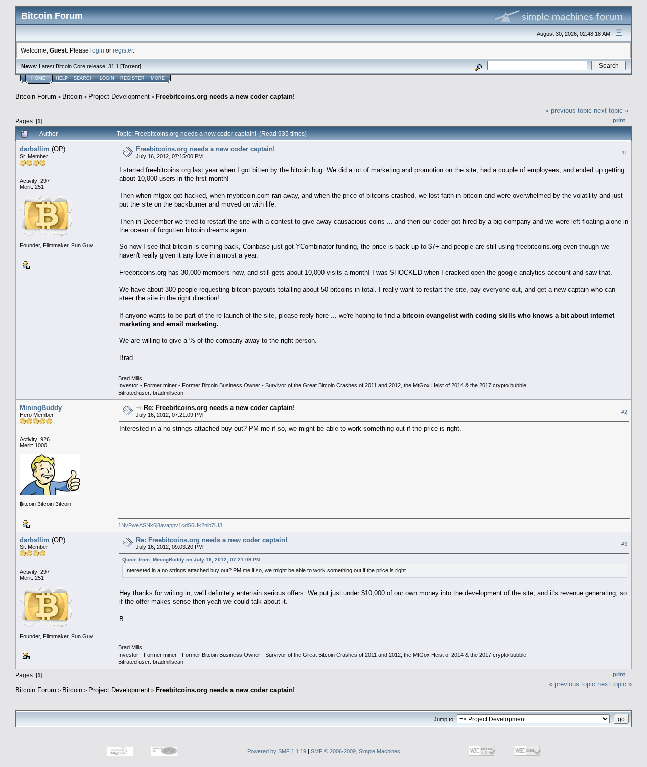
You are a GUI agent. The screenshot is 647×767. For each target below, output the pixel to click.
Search (84, 78)
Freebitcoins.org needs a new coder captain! (225, 96)
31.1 (113, 66)
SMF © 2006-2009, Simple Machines (355, 751)
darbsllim (35, 149)
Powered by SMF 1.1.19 (276, 751)
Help (62, 78)
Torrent (131, 66)
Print (619, 120)
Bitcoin (72, 96)
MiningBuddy (41, 408)
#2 (624, 412)
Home (38, 78)
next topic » (611, 110)
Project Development (119, 96)
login (97, 50)
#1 (624, 153)
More (158, 78)
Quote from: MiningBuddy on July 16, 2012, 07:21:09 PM (191, 560)
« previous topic (568, 110)
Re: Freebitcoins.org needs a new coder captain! (219, 408)
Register (132, 78)
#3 (624, 544)
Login (107, 78)
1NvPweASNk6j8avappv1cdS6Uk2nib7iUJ (170, 525)
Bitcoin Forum (35, 96)
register (123, 50)
